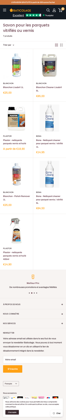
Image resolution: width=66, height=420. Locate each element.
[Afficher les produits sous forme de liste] (61, 45)
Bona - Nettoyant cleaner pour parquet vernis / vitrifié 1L (49, 143)
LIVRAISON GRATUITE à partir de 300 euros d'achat (33, 2)
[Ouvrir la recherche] (48, 10)
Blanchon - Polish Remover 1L (16, 198)
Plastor (7, 136)
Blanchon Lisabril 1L (13, 87)
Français (8, 384)
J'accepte (12, 412)
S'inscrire (13, 369)
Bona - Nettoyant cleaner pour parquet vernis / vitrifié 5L (49, 199)
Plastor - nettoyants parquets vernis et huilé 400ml (14, 255)
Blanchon (8, 83)
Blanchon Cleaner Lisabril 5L (49, 89)
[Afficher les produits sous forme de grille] (56, 45)
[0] (60, 10)
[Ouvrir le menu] (4, 10)
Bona (38, 136)
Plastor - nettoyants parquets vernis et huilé (14, 142)
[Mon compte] (54, 10)
